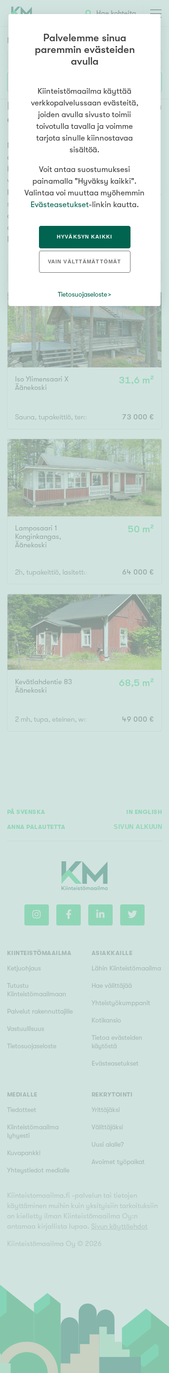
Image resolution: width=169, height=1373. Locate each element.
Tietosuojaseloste (82, 294)
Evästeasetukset (60, 204)
